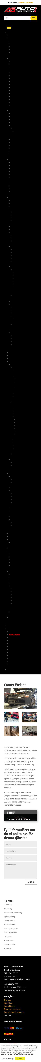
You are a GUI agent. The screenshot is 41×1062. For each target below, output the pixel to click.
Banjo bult (15, 168)
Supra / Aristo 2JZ (15, 571)
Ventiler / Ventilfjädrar (19, 519)
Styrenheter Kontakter (21, 238)
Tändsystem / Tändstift (23, 442)
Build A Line (15, 177)
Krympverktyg (18, 341)
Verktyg (14, 154)
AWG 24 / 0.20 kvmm (22, 290)
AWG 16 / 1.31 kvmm (21, 278)
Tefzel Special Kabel (20, 295)
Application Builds (20, 307)
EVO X (15, 454)
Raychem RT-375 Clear (20, 258)
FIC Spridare (15, 125)
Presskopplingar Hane (19, 186)
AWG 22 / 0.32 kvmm (22, 287)
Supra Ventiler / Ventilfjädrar (24, 525)
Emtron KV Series (19, 313)
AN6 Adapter (15, 75)
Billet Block (15, 487)
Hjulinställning (14, 637)
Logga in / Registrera (26, 2)
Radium (11, 539)
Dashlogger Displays (18, 206)
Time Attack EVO (12, 626)
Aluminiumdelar (15, 38)
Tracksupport (14, 661)
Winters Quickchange (17, 617)
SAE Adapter (15, 102)
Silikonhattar (16, 514)
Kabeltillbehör (16, 226)
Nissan (13, 459)
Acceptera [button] (20, 1058)
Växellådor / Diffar (22, 396)
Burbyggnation (14, 631)
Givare (13, 209)
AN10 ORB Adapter (17, 70)
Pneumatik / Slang (15, 536)
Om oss (7, 1000)
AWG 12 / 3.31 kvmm (21, 272)
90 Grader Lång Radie (19, 44)
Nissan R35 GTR (18, 462)
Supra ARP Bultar (19, 482)
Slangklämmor (16, 562)
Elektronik (13, 197)
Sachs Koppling (15, 548)
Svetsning (12, 658)
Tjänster (10, 629)
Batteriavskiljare (17, 200)
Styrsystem (15, 304)
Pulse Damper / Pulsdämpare (21, 148)
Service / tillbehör (21, 393)
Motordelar (13, 473)
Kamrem (14, 554)
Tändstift (14, 565)
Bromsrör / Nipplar (18, 171)
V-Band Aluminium (17, 52)
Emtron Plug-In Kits (20, 316)
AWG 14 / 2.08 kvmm (21, 275)
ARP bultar (15, 476)
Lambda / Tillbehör (20, 215)
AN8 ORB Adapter (17, 84)
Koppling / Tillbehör (22, 410)
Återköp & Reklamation (14, 1012)
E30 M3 (17, 131)
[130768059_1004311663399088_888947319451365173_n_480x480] (29, 722)
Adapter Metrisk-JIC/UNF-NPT (21, 162)
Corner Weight (14, 634)
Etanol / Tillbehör (19, 212)
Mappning (10, 623)
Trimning (12, 664)
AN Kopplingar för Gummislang (22, 61)
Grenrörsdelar (14, 355)
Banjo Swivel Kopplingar (20, 87)
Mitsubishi (15, 364)
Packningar (21, 385)
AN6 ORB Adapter (17, 78)
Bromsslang (15, 174)
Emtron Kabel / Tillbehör (22, 310)
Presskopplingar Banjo (19, 183)
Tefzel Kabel (17, 269)
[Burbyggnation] (11, 722)
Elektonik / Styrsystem (23, 370)
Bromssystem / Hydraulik (18, 159)
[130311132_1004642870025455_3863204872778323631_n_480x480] (29, 736)
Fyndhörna (13, 352)
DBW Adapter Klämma (20, 496)
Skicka (31, 881)
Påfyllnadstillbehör (18, 145)
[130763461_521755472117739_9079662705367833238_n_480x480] (11, 736)
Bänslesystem (16, 574)
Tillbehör (14, 151)
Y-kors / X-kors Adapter (19, 105)
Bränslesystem (14, 110)
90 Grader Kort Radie (19, 41)
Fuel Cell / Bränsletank (19, 139)
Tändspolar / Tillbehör (21, 218)
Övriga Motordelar (24, 382)
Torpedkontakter (19, 241)
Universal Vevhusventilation (21, 542)
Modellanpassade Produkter (19, 361)
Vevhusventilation (21, 448)
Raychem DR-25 (18, 252)
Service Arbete (14, 652)
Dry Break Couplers (18, 90)
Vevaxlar (20, 431)
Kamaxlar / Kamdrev (24, 379)
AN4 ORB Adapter (17, 73)
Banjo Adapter (16, 165)
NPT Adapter (15, 99)
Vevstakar (20, 434)
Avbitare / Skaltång (20, 335)
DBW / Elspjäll (16, 490)
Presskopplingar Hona (19, 189)
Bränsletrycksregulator (20, 119)
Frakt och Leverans (12, 1009)
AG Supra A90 (14, 35)
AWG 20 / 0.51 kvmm (21, 284)
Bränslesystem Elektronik (20, 116)
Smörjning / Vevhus (24, 388)
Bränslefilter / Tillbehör (20, 113)
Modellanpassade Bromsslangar (23, 180)
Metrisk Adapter (17, 96)
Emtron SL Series (19, 324)
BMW (14, 128)
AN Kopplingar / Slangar (18, 58)
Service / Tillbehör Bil (17, 551)
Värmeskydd (15, 191)
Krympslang (15, 246)
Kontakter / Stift (17, 232)
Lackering (13, 640)
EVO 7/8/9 (16, 402)
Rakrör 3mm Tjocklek (19, 49)
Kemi (10, 358)
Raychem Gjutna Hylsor (21, 255)
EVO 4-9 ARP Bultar (19, 479)
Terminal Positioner (20, 344)
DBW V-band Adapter (20, 499)
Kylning (17, 373)
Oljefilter (14, 557)
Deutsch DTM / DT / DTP (21, 235)
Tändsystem (15, 330)
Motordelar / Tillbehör (23, 376)
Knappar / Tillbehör (18, 229)
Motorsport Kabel (17, 266)
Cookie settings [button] (8, 1058)
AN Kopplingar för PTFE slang (22, 64)
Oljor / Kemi (15, 559)
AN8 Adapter (15, 81)
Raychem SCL (17, 261)
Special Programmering (18, 655)
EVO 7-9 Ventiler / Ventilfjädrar (24, 522)
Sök (33, 18)
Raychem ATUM (18, 249)
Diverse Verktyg (18, 338)
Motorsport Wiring (16, 649)
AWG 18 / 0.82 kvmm (21, 281)
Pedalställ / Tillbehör (17, 533)
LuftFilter (14, 511)
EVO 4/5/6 (16, 367)
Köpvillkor (8, 1003)
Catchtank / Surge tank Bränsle (22, 122)
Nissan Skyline (18, 465)
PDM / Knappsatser (18, 301)
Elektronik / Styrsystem (19, 577)
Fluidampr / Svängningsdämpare (23, 508)
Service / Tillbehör (18, 609)
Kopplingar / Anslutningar (21, 142)
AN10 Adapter (16, 67)
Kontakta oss (12, 669)
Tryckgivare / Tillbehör (21, 220)
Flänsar (16, 502)
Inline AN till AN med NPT (20, 93)
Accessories (19, 318)
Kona (13, 46)
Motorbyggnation (15, 646)
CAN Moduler (15, 203)
